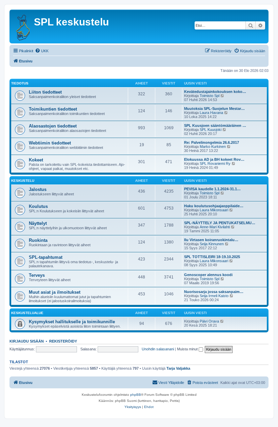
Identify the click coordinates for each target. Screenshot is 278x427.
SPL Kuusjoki (210, 130)
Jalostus (37, 189)
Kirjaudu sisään (26, 341)
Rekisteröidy (63, 341)
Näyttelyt (38, 223)
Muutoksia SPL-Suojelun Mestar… (214, 108)
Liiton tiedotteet (45, 92)
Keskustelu (22, 180)
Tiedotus (19, 83)
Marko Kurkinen (213, 146)
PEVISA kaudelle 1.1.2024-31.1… (212, 189)
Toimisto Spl (209, 96)
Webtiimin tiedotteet (50, 142)
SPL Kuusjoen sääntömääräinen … (215, 125)
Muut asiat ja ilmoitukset (54, 292)
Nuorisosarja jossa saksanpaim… (213, 292)
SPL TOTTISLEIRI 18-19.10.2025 (212, 257)
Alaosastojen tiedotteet (53, 126)
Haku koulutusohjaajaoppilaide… (213, 206)
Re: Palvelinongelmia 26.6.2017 (211, 142)
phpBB (135, 394)
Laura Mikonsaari (214, 210)
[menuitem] (41, 51)
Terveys (37, 275)
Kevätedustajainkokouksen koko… (215, 92)
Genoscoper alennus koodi (208, 275)
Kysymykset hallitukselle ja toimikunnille (72, 321)
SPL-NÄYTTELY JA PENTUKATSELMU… (219, 223)
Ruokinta (38, 240)
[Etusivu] (22, 26)
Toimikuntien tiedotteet (53, 109)
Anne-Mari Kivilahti (215, 227)
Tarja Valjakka (178, 368)
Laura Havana (211, 113)
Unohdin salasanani (158, 349)
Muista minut (188, 349)
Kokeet (36, 159)
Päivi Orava (209, 321)
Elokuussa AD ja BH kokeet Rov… (214, 159)
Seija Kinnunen (212, 244)
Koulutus (38, 206)
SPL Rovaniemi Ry (215, 163)
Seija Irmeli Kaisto (214, 296)
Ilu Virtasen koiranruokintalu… (211, 240)
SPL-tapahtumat (45, 257)
